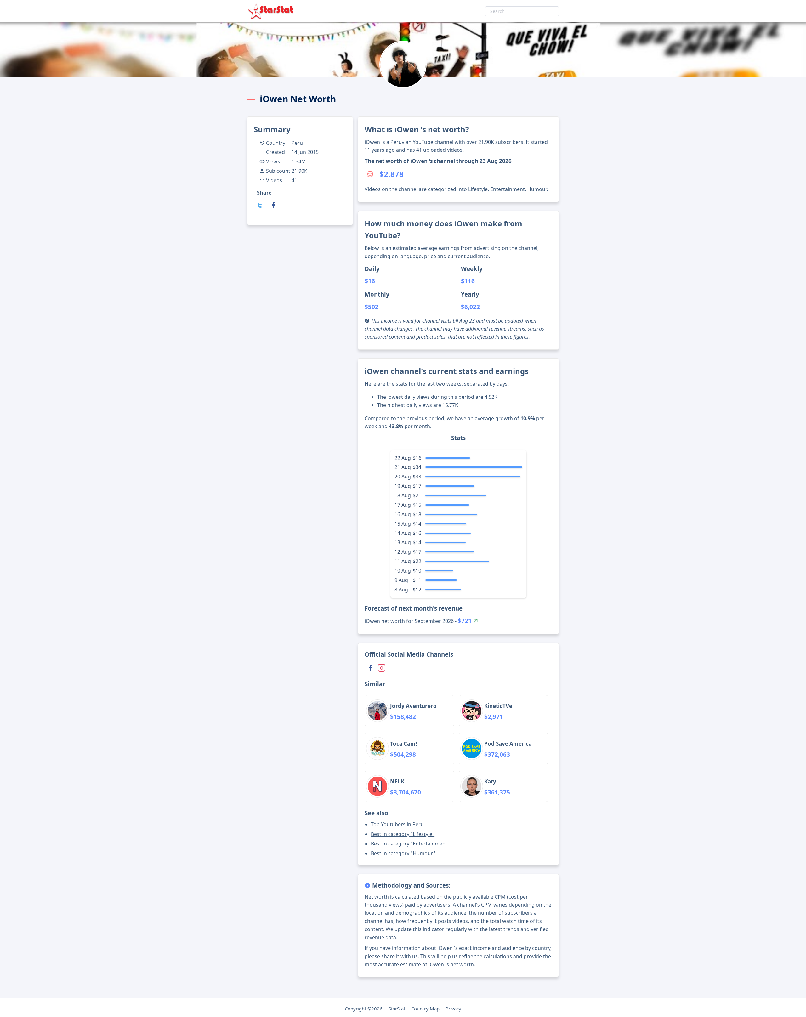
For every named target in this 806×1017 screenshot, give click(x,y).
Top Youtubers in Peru (397, 824)
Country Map (425, 1008)
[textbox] (522, 11)
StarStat (397, 1008)
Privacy (453, 1008)
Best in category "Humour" (403, 853)
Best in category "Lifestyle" (402, 834)
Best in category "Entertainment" (410, 843)
